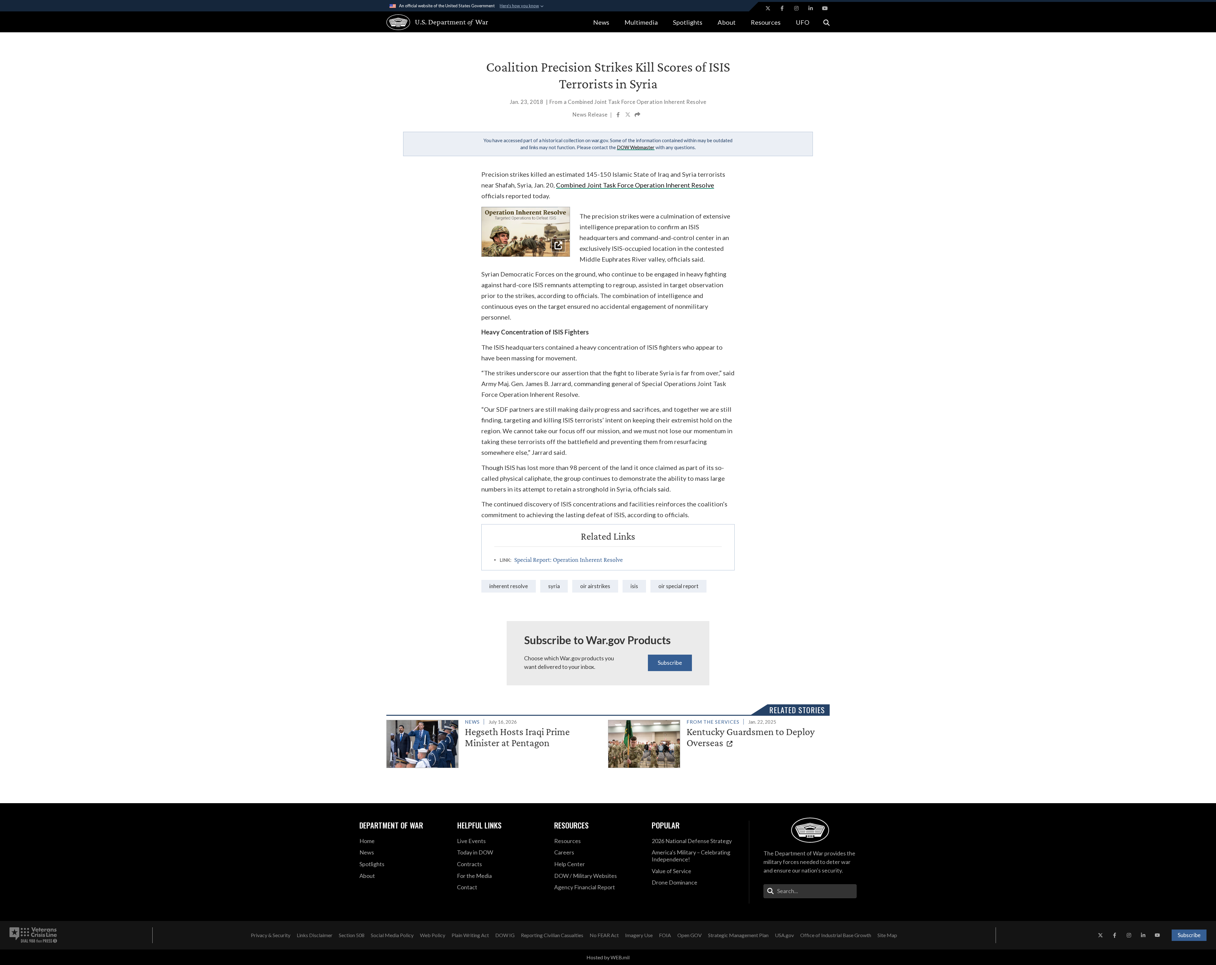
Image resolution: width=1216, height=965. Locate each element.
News (601, 22)
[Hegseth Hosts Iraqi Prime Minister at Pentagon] (494, 742)
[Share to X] (628, 115)
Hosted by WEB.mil (608, 957)
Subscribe (670, 662)
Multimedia (641, 22)
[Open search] (826, 22)
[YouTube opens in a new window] (825, 8)
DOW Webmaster (636, 147)
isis (634, 586)
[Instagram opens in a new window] (796, 8)
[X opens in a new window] (768, 8)
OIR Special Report (678, 586)
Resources (766, 22)
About (727, 22)
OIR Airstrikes (595, 586)
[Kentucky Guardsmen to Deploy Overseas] (716, 742)
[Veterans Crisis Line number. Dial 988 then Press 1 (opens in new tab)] (33, 935)
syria (554, 586)
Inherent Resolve (508, 586)
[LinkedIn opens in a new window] (810, 8)
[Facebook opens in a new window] (782, 8)
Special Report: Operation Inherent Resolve (568, 559)
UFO (802, 22)
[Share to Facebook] (619, 115)
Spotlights (687, 22)
